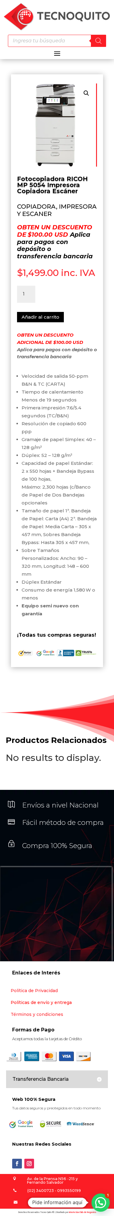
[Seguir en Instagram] (29, 1163)
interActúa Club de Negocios (82, 1212)
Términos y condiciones (37, 1014)
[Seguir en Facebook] (17, 1163)
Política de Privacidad (34, 990)
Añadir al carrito (40, 317)
